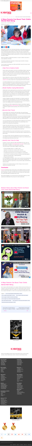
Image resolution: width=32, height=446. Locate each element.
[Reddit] (19, 434)
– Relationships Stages (3, 386)
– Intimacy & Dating (3, 384)
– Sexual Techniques (3, 387)
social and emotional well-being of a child (8, 302)
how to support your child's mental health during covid (11, 298)
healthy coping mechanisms (14, 105)
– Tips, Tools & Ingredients (20, 388)
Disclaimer (21, 444)
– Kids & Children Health (20, 377)
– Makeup (2, 370)
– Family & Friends (19, 376)
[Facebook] (2, 47)
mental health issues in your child (17, 143)
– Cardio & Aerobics (19, 360)
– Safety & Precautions (3, 377)
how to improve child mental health (22, 295)
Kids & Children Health (10, 22)
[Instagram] (8, 434)
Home (11, 444)
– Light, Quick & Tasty (19, 386)
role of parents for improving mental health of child (21, 300)
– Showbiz (2, 395)
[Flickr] (29, 434)
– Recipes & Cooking (19, 387)
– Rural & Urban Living (3, 402)
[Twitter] (4, 47)
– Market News (19, 370)
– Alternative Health (3, 360)
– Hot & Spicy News (3, 391)
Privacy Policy (29, 444)
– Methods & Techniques (20, 371)
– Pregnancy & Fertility (19, 380)
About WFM (14, 444)
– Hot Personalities (3, 392)
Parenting (2, 169)
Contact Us (17, 444)
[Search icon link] (30, 0)
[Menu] (30, 13)
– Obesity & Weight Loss (20, 362)
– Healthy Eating (19, 384)
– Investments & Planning (20, 369)
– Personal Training (19, 363)
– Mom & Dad (18, 378)
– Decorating (18, 390)
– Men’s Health (2, 362)
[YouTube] (22, 434)
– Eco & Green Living (3, 399)
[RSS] (2, 438)
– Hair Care (2, 369)
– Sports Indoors (3, 378)
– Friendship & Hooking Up (4, 385)
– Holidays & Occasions (20, 385)
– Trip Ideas (2, 380)
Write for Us (25, 444)
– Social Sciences (3, 403)
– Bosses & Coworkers (19, 375)
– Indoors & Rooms (19, 393)
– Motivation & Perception (4, 400)
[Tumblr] (26, 434)
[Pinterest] (6, 47)
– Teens (18, 381)
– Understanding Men (3, 388)
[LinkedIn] (9, 47)
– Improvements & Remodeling (21, 392)
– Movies (2, 393)
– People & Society (3, 401)
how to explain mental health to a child (8, 295)
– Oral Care (2, 371)
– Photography (2, 376)
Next (27, 310)
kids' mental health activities (6, 300)
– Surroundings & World (4, 404)
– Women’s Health (3, 363)
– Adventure (2, 375)
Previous (5, 310)
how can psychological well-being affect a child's (14, 293)
